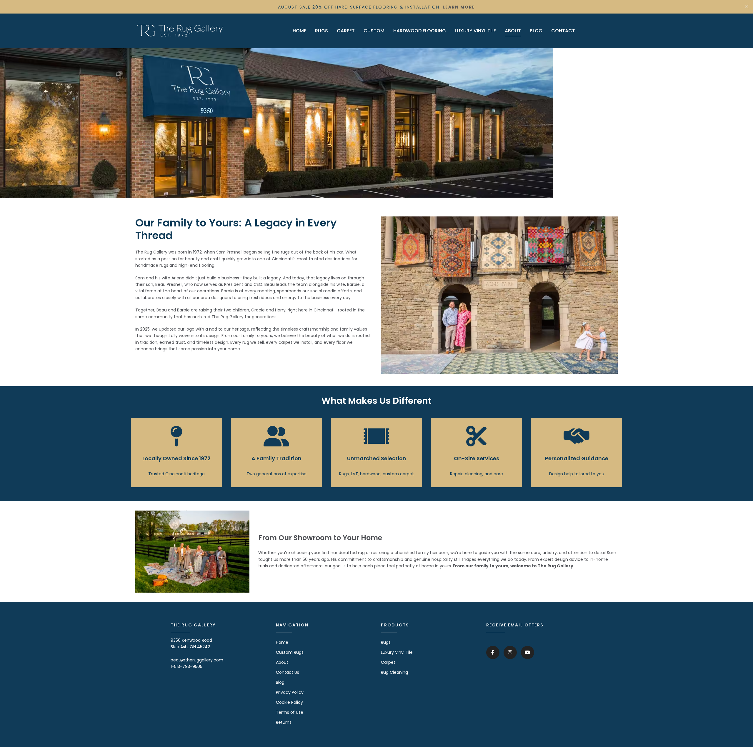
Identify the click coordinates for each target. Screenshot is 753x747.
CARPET (346, 30)
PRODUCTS (395, 625)
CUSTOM (374, 30)
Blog (280, 682)
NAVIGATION (292, 625)
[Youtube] (527, 652)
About (282, 662)
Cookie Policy (289, 702)
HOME (299, 30)
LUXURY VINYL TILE (475, 30)
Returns (283, 722)
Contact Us (287, 672)
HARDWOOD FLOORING (419, 30)
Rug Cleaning (394, 672)
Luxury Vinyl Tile (397, 652)
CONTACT (563, 30)
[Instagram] (510, 652)
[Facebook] (492, 652)
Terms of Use (289, 712)
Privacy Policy (290, 692)
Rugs (386, 642)
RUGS (321, 30)
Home (282, 642)
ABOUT (513, 30)
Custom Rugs (290, 652)
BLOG (536, 30)
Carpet (388, 662)
